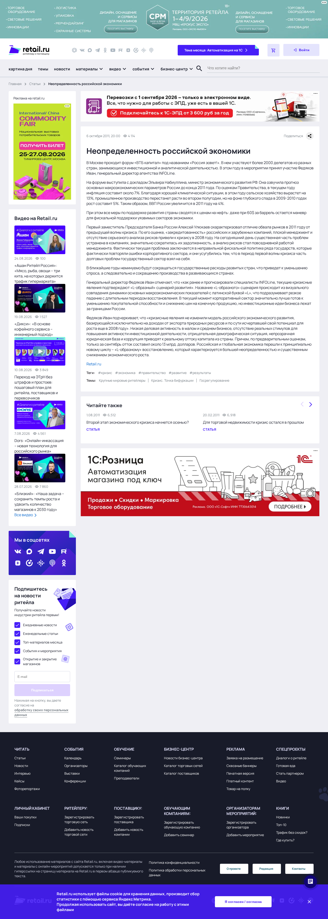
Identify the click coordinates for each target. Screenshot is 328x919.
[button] (89, 69)
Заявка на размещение (244, 758)
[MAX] (89, 50)
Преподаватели (126, 778)
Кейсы (19, 781)
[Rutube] (120, 50)
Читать (21, 749)
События (74, 749)
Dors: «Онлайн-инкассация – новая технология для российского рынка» (39, 446)
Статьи (35, 83)
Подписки (22, 824)
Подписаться (42, 690)
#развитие (178, 372)
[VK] (82, 50)
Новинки (283, 817)
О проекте (234, 869)
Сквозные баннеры (241, 765)
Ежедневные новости (40, 625)
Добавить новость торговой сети (78, 832)
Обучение (124, 749)
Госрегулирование (214, 380)
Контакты (298, 869)
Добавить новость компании (128, 832)
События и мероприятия (42, 651)
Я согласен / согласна (243, 902)
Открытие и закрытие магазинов (40, 661)
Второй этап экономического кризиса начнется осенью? (137, 422)
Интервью (22, 773)
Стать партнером (290, 773)
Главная (15, 83)
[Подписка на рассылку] (74, 50)
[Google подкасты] (143, 50)
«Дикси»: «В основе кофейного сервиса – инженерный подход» (33, 329)
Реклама (235, 749)
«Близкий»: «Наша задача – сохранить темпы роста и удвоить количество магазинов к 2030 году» (39, 501)
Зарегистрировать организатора (241, 824)
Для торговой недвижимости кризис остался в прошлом (253, 422)
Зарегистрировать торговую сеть (79, 819)
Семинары (122, 758)
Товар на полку (238, 788)
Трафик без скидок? (291, 832)
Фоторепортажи (27, 788)
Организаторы (75, 765)
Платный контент (240, 781)
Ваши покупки (25, 817)
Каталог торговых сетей (183, 765)
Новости (21, 765)
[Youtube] (112, 50)
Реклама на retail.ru (28, 98)
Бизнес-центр (179, 749)
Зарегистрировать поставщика (129, 819)
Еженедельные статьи (40, 633)
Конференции (75, 781)
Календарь (72, 758)
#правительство (152, 372)
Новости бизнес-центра (183, 758)
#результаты (200, 372)
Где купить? (285, 840)
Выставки (72, 773)
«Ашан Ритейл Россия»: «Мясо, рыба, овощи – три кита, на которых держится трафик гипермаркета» (38, 273)
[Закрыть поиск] (197, 73)
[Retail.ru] (36, 50)
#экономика (125, 372)
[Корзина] (273, 50)
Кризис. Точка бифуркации (172, 380)
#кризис (105, 372)
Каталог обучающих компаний (130, 768)
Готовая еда (285, 765)
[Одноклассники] (105, 50)
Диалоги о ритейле (291, 758)
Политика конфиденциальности (174, 862)
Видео (281, 781)
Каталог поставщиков (181, 773)
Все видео (24, 514)
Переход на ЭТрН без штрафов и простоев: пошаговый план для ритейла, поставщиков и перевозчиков (36, 387)
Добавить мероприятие (245, 835)
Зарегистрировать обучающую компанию (182, 824)
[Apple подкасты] (151, 50)
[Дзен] (128, 50)
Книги (282, 808)
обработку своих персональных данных (41, 712)
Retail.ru (93, 364)
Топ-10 (281, 824)
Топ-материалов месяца (42, 642)
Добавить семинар (179, 835)
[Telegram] (97, 50)
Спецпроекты (290, 749)
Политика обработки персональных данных (177, 872)
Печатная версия (240, 773)
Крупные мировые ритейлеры (122, 380)
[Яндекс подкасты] (136, 50)
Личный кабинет (32, 808)
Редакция (266, 869)
